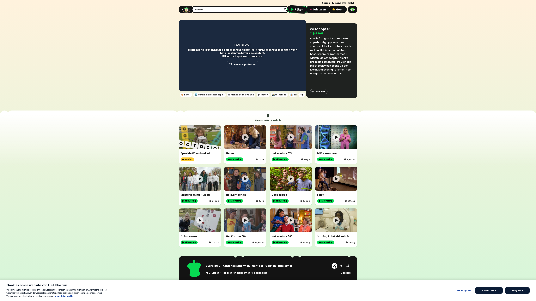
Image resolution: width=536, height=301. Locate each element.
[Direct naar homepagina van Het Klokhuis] (194, 269)
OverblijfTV (212, 266)
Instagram (242, 273)
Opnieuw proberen (244, 64)
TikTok (226, 273)
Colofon (270, 266)
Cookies (345, 273)
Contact (257, 266)
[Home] (185, 9)
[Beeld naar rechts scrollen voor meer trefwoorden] (301, 95)
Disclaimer (285, 266)
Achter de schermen (236, 266)
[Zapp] (352, 9)
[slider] (242, 79)
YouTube (212, 273)
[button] (183, 85)
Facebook (259, 273)
